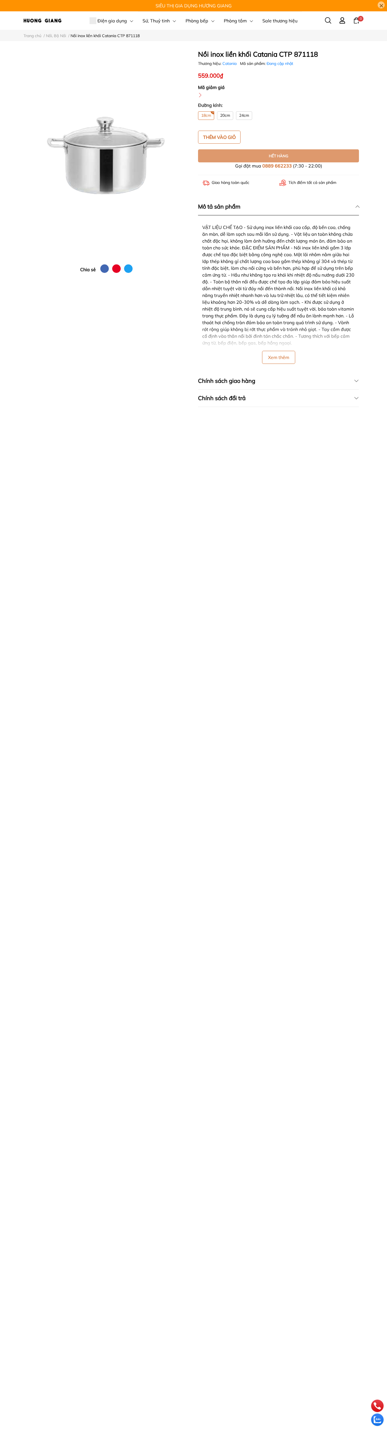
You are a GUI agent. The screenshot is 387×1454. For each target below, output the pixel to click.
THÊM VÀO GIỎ (219, 137)
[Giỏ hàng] (356, 20)
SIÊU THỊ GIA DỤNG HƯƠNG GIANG (194, 6)
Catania (230, 63)
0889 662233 (277, 166)
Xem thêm (278, 357)
